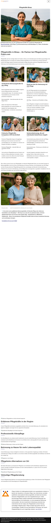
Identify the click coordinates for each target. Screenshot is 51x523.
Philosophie (14, 520)
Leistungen (23, 520)
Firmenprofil (35, 520)
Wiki (19, 520)
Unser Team (35, 518)
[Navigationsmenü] (48, 1)
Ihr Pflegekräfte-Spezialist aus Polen (21, 208)
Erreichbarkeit (42, 520)
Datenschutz (41, 518)
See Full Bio (38, 509)
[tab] (4, 208)
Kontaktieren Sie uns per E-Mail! (9, 220)
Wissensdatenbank (5, 521)
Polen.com (5, 208)
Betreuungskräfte (5, 44)
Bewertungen (29, 520)
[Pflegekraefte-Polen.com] (4, 1)
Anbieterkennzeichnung (6, 520)
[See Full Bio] (41, 509)
